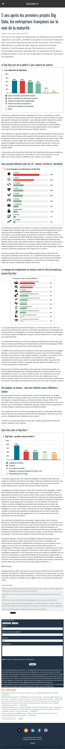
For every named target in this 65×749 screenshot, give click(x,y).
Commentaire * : (7, 644)
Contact (32, 743)
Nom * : (4, 626)
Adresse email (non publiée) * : (11, 632)
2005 (20, 718)
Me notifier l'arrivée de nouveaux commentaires (19, 659)
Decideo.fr (32, 3)
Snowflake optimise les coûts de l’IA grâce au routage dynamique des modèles (29, 693)
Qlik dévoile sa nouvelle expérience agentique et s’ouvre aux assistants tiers (29, 600)
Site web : (5, 638)
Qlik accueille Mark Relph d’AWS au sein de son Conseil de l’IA (24, 609)
